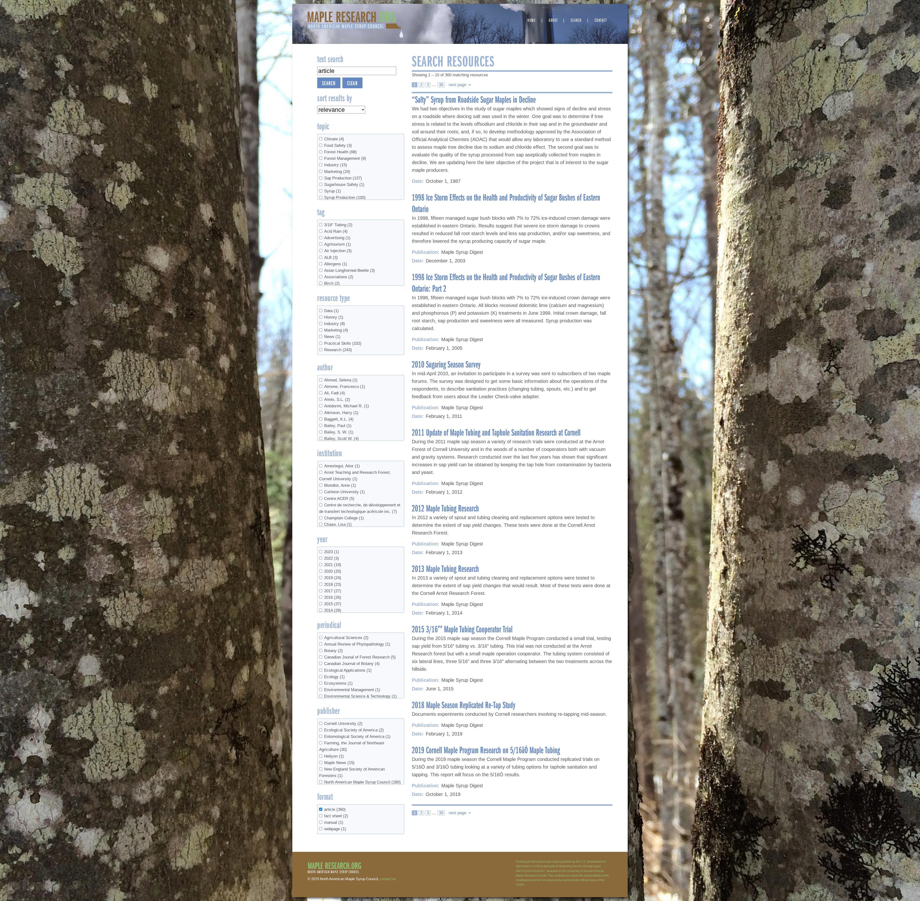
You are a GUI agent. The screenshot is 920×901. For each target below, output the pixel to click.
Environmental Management (352, 690)
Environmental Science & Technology (360, 696)
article (335, 809)
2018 (332, 584)
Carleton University (344, 492)
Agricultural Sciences (346, 637)
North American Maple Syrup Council (362, 782)
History (333, 317)
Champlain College (344, 518)
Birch (332, 283)
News (332, 336)
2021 (332, 565)
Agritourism (337, 244)
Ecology (334, 677)
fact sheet (336, 816)
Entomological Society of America (357, 736)
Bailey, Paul (337, 425)
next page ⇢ (459, 85)
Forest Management (345, 158)
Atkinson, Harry (341, 412)
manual (333, 822)
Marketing (337, 171)
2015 (332, 604)
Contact (601, 20)
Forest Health (340, 152)
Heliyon (334, 756)
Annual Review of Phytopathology (357, 644)
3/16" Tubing (338, 225)
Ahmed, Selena (340, 380)
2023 (331, 552)
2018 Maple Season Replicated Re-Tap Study (463, 705)
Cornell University (343, 723)
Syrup (332, 191)
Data (331, 310)
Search (576, 20)
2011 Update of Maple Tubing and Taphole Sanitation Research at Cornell (496, 432)
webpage (335, 829)
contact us (388, 879)
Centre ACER (339, 498)
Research (338, 350)
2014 (332, 610)
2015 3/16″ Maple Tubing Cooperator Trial (462, 629)
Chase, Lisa (338, 524)
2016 (332, 597)
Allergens (335, 264)
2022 (331, 558)
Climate (334, 139)
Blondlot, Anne (340, 485)
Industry (335, 165)
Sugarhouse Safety (344, 184)
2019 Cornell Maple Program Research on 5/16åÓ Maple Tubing (486, 750)
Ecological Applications (348, 670)
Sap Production (343, 178)
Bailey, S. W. (338, 432)
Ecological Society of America (354, 730)
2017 (332, 591)
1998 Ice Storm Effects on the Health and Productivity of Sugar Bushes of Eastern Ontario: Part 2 (506, 282)
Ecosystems (338, 683)
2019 (332, 577)
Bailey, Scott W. (341, 438)
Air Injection (338, 251)
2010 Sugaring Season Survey (446, 364)
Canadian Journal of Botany (352, 663)
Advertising (337, 238)
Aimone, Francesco (344, 386)
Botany (333, 650)
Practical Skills (343, 343)
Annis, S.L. (337, 399)
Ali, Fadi (334, 393)
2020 (332, 571)
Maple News (339, 762)
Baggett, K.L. (339, 419)
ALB (331, 257)
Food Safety (338, 145)
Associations (338, 277)
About (553, 20)
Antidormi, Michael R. (346, 406)
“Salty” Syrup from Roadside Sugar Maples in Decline (474, 99)
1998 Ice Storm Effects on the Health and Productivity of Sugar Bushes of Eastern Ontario (506, 202)
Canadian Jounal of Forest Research (360, 657)
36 (441, 85)
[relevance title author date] (341, 109)
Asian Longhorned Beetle (349, 270)
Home (531, 20)
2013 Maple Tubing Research (445, 568)
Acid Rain (336, 231)
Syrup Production (345, 197)
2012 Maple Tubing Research (445, 508)
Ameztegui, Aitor (342, 466)
